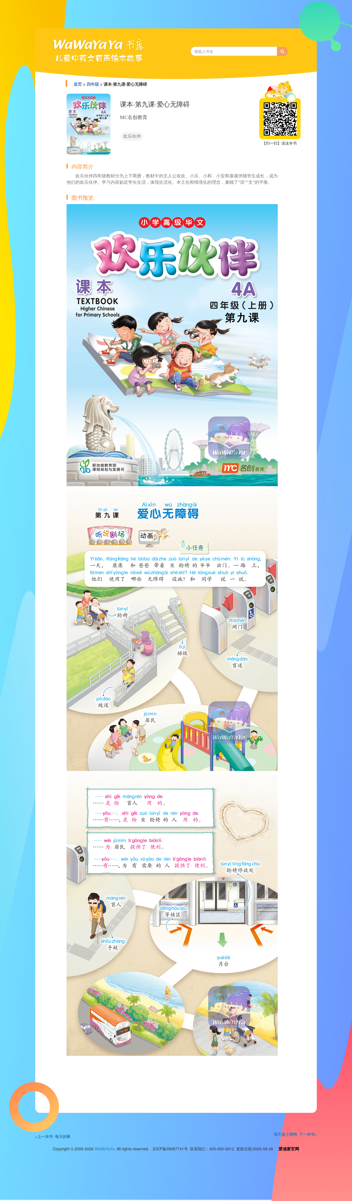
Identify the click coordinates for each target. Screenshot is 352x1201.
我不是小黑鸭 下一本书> (295, 1134)
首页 (78, 84)
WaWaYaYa (104, 1148)
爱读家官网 (289, 1149)
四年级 (93, 84)
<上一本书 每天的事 (52, 1136)
